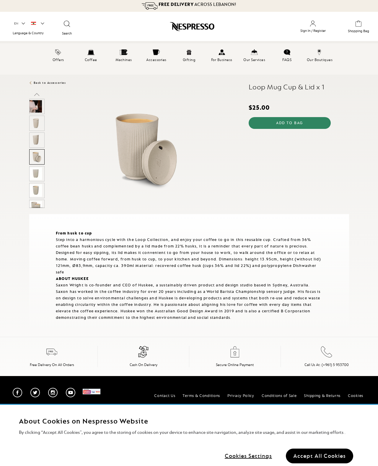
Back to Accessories (50, 82)
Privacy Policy (240, 395)
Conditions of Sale (279, 395)
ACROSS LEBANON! (196, 4)
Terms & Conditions (201, 395)
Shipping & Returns (322, 395)
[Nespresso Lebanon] (169, 29)
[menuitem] (58, 54)
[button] (19, 23)
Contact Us (164, 395)
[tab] (30, 216)
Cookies (355, 395)
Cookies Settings (248, 455)
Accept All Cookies (319, 455)
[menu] (189, 59)
